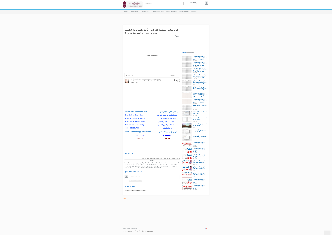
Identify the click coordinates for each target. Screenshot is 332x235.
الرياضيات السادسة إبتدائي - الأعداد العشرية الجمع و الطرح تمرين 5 (199, 168)
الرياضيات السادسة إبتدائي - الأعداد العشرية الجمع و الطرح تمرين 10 (199, 143)
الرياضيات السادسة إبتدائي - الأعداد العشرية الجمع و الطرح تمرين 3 (199, 174)
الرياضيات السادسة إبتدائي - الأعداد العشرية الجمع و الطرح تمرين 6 (199, 162)
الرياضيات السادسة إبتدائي (173, 162)
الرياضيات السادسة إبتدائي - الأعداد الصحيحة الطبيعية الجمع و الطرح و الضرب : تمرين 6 (199, 82)
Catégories (134, 11)
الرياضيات (156, 166)
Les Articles (145, 11)
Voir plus (152, 160)
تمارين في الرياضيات (140, 164)
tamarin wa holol (157, 167)
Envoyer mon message (135, 180)
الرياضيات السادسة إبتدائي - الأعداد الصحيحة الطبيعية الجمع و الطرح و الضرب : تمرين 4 (199, 70)
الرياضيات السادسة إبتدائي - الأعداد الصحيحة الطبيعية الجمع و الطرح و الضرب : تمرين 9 (199, 100)
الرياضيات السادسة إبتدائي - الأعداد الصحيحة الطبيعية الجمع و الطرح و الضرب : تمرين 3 (199, 64)
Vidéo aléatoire (184, 11)
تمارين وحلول (135, 166)
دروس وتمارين (132, 164)
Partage (172, 75)
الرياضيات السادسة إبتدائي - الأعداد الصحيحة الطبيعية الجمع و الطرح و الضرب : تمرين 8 (199, 94)
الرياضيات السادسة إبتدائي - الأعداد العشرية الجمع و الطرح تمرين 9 (199, 150)
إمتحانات (170, 166)
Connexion (193, 4)
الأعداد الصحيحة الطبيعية (154, 162)
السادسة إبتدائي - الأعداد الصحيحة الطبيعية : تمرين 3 (200, 136)
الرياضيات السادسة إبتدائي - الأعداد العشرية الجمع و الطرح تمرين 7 (199, 180)
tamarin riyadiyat (149, 167)
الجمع (147, 162)
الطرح (144, 162)
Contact (193, 11)
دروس (166, 166)
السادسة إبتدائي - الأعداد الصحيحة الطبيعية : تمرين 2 (200, 130)
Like (128, 75)
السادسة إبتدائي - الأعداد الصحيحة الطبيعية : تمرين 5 (200, 118)
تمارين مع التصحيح (143, 166)
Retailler (177, 36)
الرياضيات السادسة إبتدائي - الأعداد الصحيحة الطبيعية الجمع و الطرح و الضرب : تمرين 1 (199, 76)
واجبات (160, 166)
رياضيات (126, 164)
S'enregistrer (199, 4)
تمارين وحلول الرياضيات (129, 167)
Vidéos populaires (158, 11)
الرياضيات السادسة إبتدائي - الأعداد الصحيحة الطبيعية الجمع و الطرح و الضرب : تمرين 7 (199, 88)
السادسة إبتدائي (163, 162)
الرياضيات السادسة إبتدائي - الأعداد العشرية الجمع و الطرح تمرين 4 (199, 187)
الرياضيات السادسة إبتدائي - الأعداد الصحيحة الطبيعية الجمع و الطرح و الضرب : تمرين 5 (199, 57)
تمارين (177, 166)
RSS (125, 198)
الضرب (141, 162)
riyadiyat (143, 167)
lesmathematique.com (146, 79)
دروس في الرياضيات (157, 164)
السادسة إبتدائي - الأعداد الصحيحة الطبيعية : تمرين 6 (200, 106)
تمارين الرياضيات (149, 164)
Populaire (190, 52)
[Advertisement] (166, 19)
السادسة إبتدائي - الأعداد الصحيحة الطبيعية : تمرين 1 (200, 124)
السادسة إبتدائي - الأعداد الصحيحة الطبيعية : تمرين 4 (200, 112)
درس (174, 166)
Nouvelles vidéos (171, 11)
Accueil (126, 11)
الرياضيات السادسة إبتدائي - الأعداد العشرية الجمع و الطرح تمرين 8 (199, 156)
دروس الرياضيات (166, 164)
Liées (184, 52)
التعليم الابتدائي (150, 166)
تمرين (163, 166)
